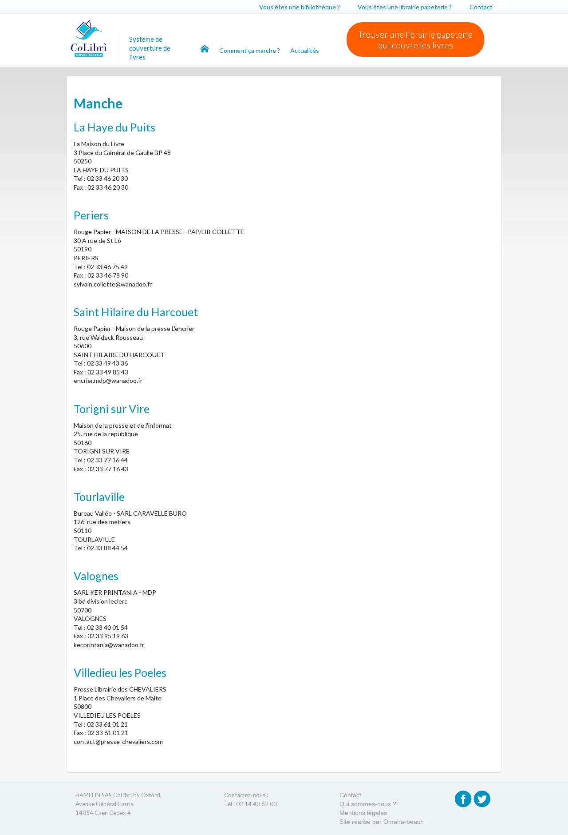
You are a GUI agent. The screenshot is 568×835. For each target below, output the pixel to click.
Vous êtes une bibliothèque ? (299, 7)
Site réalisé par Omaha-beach (381, 821)
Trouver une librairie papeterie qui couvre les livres (415, 39)
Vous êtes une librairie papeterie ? (405, 7)
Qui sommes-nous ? (367, 803)
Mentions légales (363, 812)
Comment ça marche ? (250, 50)
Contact (481, 7)
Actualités (304, 50)
